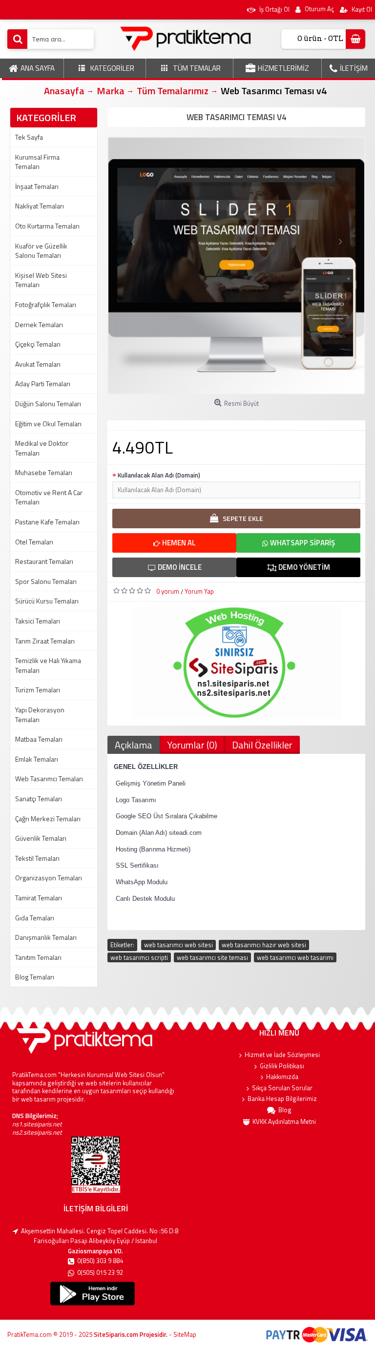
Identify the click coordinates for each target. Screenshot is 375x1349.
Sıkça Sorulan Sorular (282, 1088)
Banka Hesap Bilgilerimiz (282, 1098)
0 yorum (167, 591)
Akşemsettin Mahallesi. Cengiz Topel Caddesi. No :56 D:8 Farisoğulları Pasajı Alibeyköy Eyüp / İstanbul (99, 1235)
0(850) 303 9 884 (100, 1261)
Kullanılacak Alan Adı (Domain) (159, 475)
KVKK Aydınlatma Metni (284, 1121)
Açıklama (133, 744)
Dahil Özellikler (262, 744)
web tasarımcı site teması (212, 957)
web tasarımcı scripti (139, 957)
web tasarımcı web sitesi (178, 945)
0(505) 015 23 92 (100, 1272)
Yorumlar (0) (192, 744)
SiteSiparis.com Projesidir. (130, 1334)
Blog (285, 1110)
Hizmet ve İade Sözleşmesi (282, 1054)
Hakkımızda (282, 1076)
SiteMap (184, 1334)
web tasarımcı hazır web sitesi (264, 945)
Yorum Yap (199, 591)
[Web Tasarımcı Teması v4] (236, 265)
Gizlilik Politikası (282, 1066)
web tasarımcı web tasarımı (295, 957)
